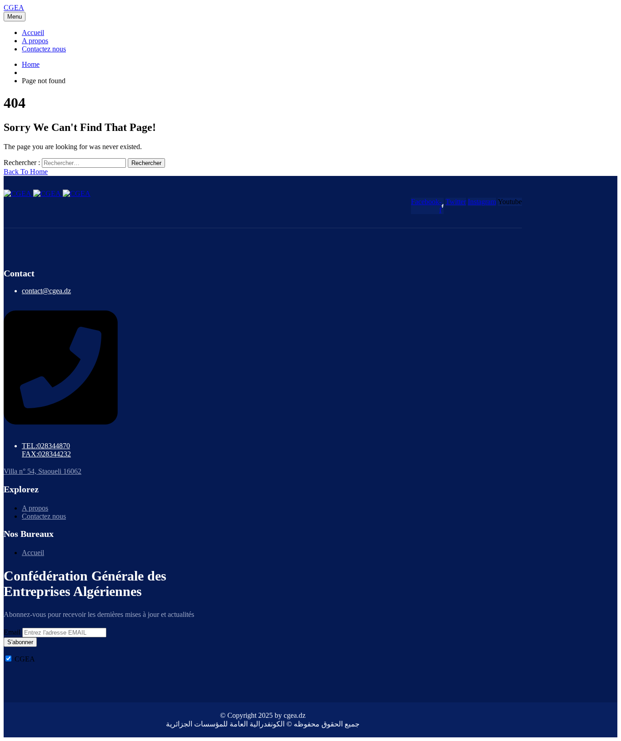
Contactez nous (44, 49)
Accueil (33, 32)
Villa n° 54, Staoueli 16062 (42, 471)
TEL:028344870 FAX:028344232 (46, 450)
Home (31, 64)
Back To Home (26, 171)
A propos (35, 41)
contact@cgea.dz (46, 291)
